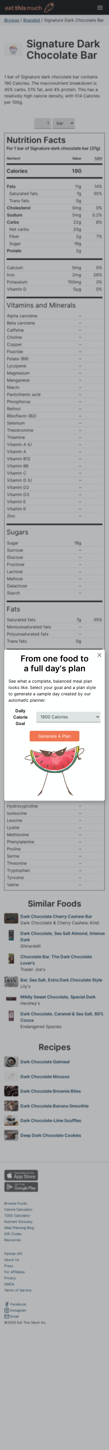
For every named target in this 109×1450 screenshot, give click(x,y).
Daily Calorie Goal (20, 717)
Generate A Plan (54, 736)
